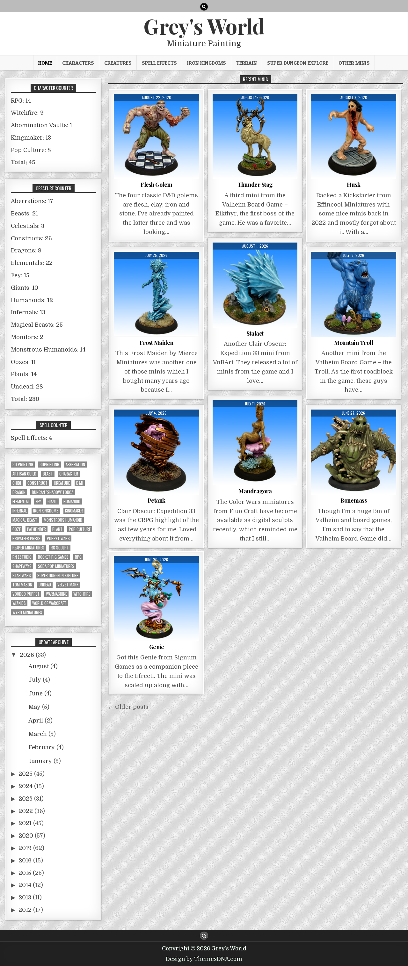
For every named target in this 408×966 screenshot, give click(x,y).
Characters (78, 63)
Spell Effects (159, 63)
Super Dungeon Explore (297, 63)
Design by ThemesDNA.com (204, 959)
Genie (156, 647)
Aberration (75, 464)
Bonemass (353, 500)
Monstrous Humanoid (63, 520)
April (35, 720)
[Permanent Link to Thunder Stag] (255, 136)
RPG (78, 557)
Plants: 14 (24, 374)
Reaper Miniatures (28, 548)
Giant (52, 501)
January (40, 761)
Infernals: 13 (28, 312)
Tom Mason (22, 585)
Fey (38, 501)
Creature (62, 483)
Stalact (255, 333)
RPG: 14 (21, 101)
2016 (25, 860)
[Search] (204, 7)
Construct (37, 483)
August (38, 666)
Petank (156, 500)
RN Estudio (22, 557)
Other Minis (354, 63)
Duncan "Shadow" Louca (52, 492)
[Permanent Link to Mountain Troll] (353, 294)
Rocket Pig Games (53, 557)
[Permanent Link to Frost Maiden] (156, 294)
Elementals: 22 (32, 263)
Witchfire (81, 594)
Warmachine (56, 594)
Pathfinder (36, 529)
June (35, 693)
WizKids (19, 603)
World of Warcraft (49, 603)
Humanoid (71, 501)
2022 (25, 811)
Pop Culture (80, 529)
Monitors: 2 (27, 337)
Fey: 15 (20, 275)
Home (45, 63)
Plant (57, 529)
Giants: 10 (24, 288)
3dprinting (49, 464)
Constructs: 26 (31, 238)
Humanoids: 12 (32, 300)
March (37, 734)
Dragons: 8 (26, 250)
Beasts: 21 (24, 213)
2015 (24, 873)
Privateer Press (26, 538)
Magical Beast (24, 520)
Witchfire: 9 (27, 113)
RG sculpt (60, 548)
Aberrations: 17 (32, 201)
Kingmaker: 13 (31, 137)
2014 (24, 885)
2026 (27, 655)
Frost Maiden (156, 342)
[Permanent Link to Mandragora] (255, 442)
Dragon (19, 492)
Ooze (16, 529)
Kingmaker (74, 511)
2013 (24, 897)
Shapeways (22, 566)
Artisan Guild (24, 474)
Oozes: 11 (23, 362)
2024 (25, 786)
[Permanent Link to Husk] (353, 136)
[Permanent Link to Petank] (156, 452)
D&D (79, 483)
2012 (25, 910)
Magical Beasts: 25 (37, 325)
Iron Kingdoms (206, 63)
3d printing (22, 464)
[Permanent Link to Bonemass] (353, 452)
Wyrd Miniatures (27, 612)
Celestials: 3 (27, 226)
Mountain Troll (353, 342)
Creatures (118, 63)
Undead (45, 585)
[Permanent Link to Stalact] (255, 285)
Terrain (246, 63)
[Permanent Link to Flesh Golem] (156, 136)
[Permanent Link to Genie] (156, 598)
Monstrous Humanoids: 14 (48, 349)
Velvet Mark (67, 585)
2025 (25, 774)
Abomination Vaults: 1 (41, 125)
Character (68, 474)
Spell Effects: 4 (31, 438)
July (34, 680)
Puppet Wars (58, 538)
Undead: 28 (27, 386)
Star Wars (21, 575)
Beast (48, 474)
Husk (353, 184)
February (41, 747)
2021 (25, 823)
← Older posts (128, 707)
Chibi (16, 483)
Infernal (19, 511)
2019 (25, 848)
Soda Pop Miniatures (56, 566)
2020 (25, 835)
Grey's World (204, 26)
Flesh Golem (156, 184)
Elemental (20, 501)
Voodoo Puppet (26, 594)
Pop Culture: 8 (31, 150)
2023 (25, 798)
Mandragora (255, 491)
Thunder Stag (255, 184)
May (34, 707)
